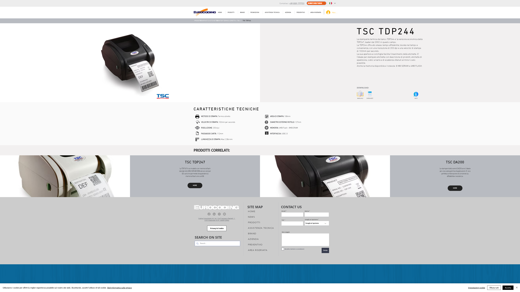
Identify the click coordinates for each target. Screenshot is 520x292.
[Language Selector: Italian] (332, 3)
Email (283, 211)
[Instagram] (219, 214)
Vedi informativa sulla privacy (119, 287)
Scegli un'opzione (311, 219)
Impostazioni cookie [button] (476, 287)
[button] (273, 12)
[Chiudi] (516, 288)
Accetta (508, 287)
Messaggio (286, 232)
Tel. (283, 220)
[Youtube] (224, 214)
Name (307, 211)
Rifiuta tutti (494, 287)
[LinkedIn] (214, 214)
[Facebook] (209, 214)
